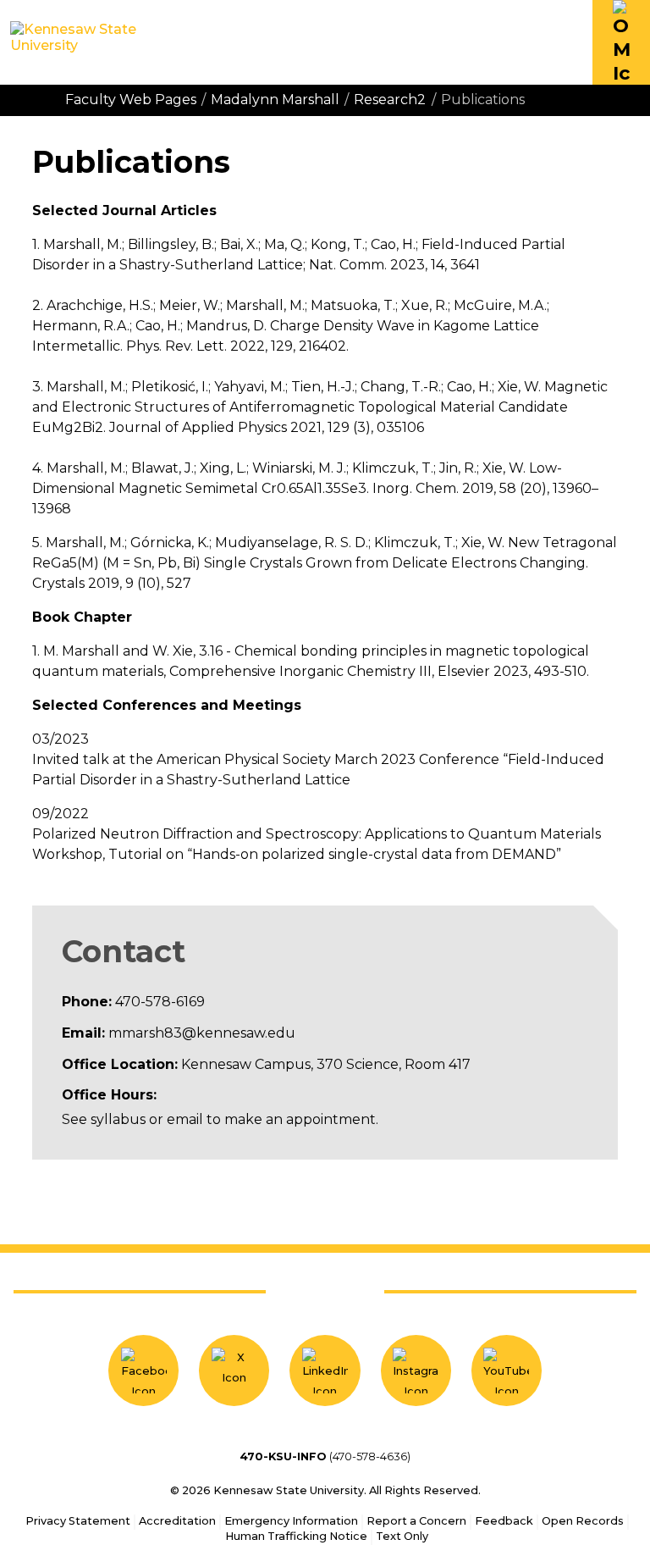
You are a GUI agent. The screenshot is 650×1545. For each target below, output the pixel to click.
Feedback (504, 1521)
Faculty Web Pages (130, 99)
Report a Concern (416, 1521)
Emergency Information (291, 1521)
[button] (621, 42)
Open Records (583, 1521)
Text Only (402, 1536)
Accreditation (177, 1521)
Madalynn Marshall (275, 99)
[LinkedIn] (324, 1370)
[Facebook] (143, 1370)
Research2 (390, 99)
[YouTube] (506, 1370)
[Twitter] (234, 1370)
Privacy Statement (77, 1521)
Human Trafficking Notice (296, 1536)
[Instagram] (416, 1370)
